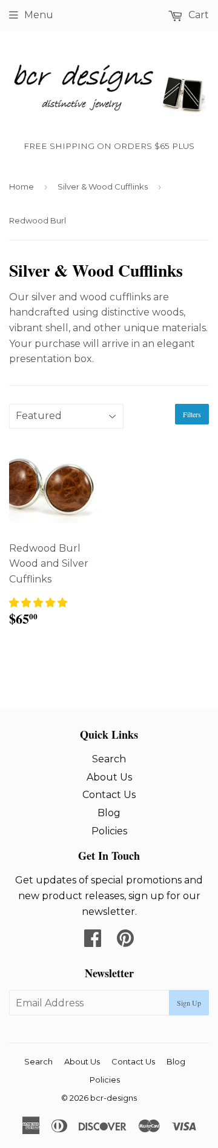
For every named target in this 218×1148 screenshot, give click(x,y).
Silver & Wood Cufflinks (103, 186)
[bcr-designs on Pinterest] (125, 942)
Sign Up (189, 1003)
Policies (109, 831)
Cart (197, 15)
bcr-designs (113, 1098)
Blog (109, 813)
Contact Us (109, 794)
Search (109, 759)
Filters (192, 414)
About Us (109, 777)
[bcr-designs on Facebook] (93, 942)
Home (21, 186)
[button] (38, 603)
